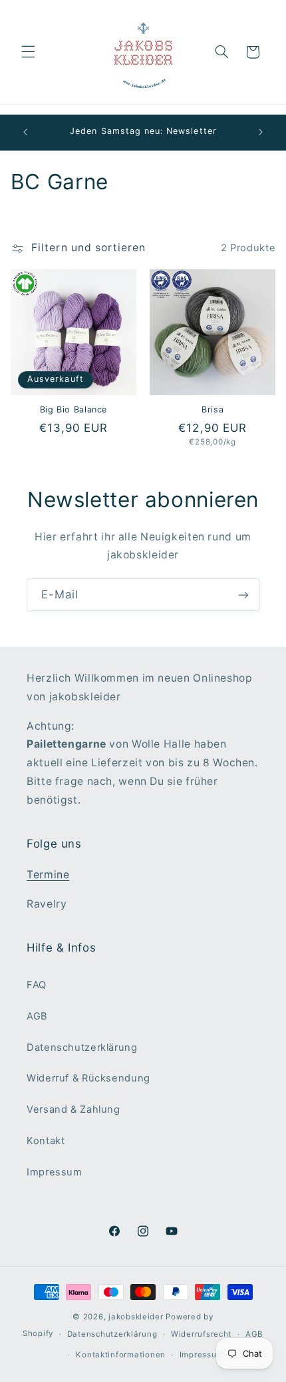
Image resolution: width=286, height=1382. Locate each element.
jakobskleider (136, 1316)
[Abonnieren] (243, 594)
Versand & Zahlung (73, 1109)
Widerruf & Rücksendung (88, 1078)
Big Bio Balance (73, 409)
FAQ (37, 985)
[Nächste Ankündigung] (260, 132)
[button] (28, 52)
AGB (37, 1016)
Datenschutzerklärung (82, 1047)
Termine (48, 874)
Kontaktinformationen (121, 1354)
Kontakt (46, 1141)
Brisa (212, 409)
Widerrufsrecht (201, 1334)
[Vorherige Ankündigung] (25, 132)
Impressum (54, 1172)
